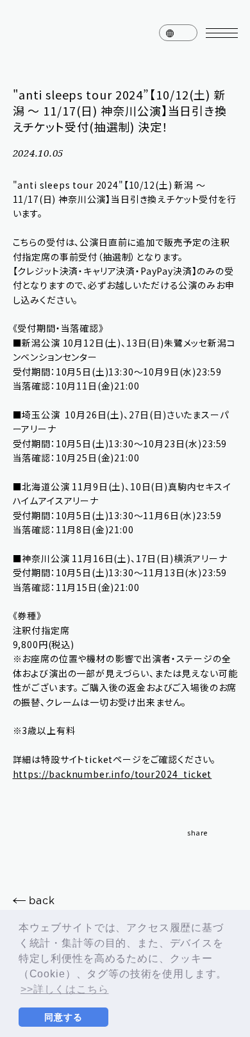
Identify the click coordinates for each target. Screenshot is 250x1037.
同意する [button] (63, 1017)
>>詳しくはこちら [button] (65, 989)
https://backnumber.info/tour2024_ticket (112, 773)
